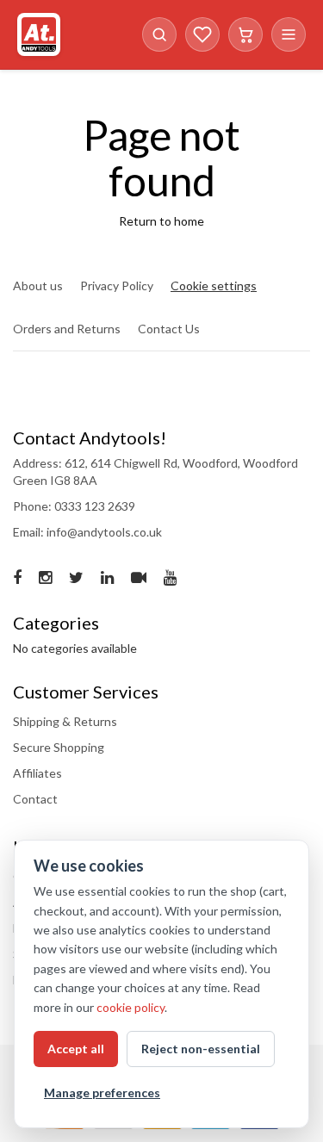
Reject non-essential (200, 1048)
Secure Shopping (58, 747)
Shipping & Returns (65, 721)
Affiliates (37, 773)
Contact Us (169, 328)
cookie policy (130, 1007)
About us (38, 285)
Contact (35, 798)
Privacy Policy (116, 285)
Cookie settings (214, 285)
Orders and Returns (67, 328)
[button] (159, 34)
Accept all (75, 1048)
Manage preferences (102, 1092)
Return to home (161, 221)
